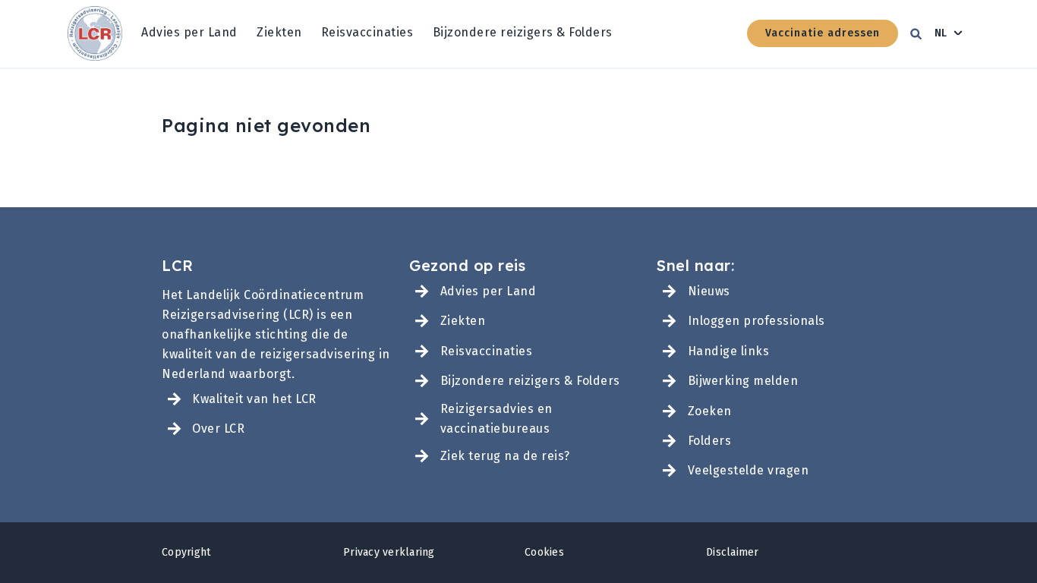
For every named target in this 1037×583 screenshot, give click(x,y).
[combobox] (948, 33)
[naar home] (95, 34)
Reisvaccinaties (367, 32)
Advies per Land (189, 32)
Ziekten (279, 32)
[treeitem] (189, 33)
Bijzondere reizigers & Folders (523, 32)
